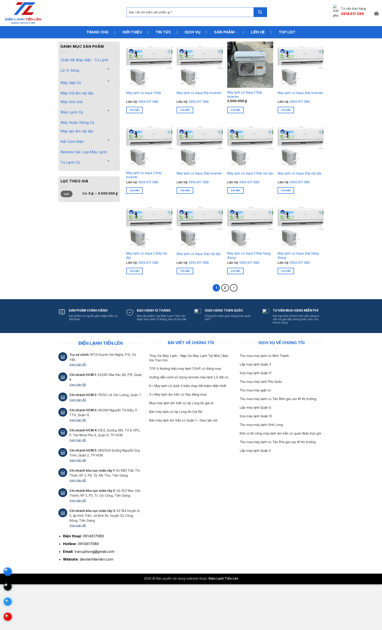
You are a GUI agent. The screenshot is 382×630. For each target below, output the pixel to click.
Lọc (66, 193)
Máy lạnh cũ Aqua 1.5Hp (143, 93)
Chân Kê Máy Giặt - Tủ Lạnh (84, 60)
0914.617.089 (352, 13)
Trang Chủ (97, 32)
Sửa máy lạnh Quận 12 (256, 416)
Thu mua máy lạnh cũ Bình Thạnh (264, 356)
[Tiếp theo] (233, 288)
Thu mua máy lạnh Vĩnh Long (261, 425)
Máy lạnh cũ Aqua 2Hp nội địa (299, 173)
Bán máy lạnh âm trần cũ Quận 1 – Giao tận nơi (183, 420)
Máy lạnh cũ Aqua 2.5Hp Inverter (144, 175)
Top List (287, 32)
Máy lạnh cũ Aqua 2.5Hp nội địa (146, 255)
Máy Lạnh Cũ (72, 112)
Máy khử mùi (71, 102)
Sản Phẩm (224, 32)
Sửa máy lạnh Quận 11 (255, 373)
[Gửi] (260, 12)
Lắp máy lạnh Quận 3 (255, 364)
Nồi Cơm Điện (72, 141)
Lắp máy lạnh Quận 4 (255, 408)
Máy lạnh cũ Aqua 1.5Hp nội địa (250, 173)
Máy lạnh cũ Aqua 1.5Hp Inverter (244, 94)
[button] (376, 13)
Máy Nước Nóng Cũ (77, 122)
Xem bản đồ (77, 364)
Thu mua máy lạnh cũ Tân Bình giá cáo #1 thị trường (278, 399)
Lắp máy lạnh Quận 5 (255, 451)
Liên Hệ (258, 32)
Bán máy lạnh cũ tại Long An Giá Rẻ (175, 412)
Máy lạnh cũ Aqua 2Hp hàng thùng (298, 255)
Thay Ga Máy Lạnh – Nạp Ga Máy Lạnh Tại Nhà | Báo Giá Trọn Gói (188, 358)
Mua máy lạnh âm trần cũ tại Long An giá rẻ (181, 403)
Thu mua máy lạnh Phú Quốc (261, 382)
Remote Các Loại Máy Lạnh (84, 152)
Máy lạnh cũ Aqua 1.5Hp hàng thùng (248, 255)
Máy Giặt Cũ (71, 82)
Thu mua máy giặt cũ (255, 390)
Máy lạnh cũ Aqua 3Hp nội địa (198, 254)
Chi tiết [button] (134, 109)
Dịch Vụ (193, 32)
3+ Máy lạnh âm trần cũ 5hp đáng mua (177, 394)
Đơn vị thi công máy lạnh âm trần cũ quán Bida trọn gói (280, 433)
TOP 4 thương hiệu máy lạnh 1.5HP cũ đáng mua (185, 369)
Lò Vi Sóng (70, 70)
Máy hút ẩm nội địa (77, 93)
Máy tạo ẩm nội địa (77, 131)
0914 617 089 (148, 101)
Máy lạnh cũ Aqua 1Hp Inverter (199, 93)
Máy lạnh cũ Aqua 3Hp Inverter (199, 173)
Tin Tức (163, 32)
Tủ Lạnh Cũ (70, 162)
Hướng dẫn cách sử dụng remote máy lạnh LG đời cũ (188, 377)
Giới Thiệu (132, 32)
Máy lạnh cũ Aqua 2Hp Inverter (300, 93)
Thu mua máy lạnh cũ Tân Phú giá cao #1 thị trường (278, 442)
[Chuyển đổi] (108, 69)
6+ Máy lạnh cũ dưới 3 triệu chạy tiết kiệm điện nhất (187, 386)
